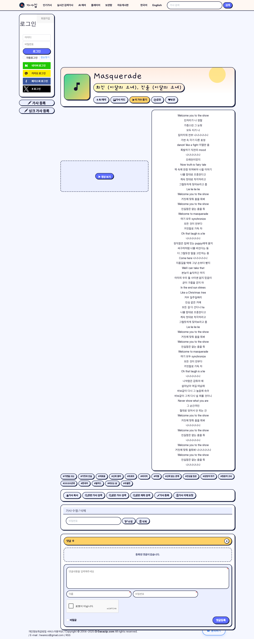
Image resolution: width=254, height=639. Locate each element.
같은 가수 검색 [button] (119, 495)
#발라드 (97, 483)
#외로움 (101, 476)
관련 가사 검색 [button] (95, 495)
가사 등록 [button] (38, 103)
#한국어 (84, 483)
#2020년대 (69, 483)
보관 (173, 99)
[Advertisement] (147, 40)
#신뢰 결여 (116, 476)
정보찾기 (45, 57)
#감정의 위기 (208, 476)
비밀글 (73, 620)
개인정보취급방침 (37, 631)
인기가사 (47, 5)
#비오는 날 (112, 483)
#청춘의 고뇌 (226, 476)
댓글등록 (221, 620)
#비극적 (144, 476)
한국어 (143, 5)
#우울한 (126, 483)
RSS (68, 635)
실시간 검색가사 (65, 5)
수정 (130, 521)
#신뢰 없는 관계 (172, 476)
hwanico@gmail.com (51, 635)
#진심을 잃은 (191, 476)
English (157, 5)
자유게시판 (123, 5)
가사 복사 (73, 495)
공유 (159, 99)
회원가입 (45, 18)
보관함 (108, 5)
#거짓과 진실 (86, 476)
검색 (227, 5)
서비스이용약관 (55, 631)
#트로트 (130, 476)
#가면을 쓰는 (68, 476)
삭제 (144, 521)
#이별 (156, 476)
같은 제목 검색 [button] (143, 495)
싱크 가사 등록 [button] (38, 111)
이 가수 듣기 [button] (141, 99)
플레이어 (95, 5)
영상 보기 (106, 176)
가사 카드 (120, 99)
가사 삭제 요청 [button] (186, 495)
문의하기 (216, 630)
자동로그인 (31, 57)
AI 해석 (82, 5)
